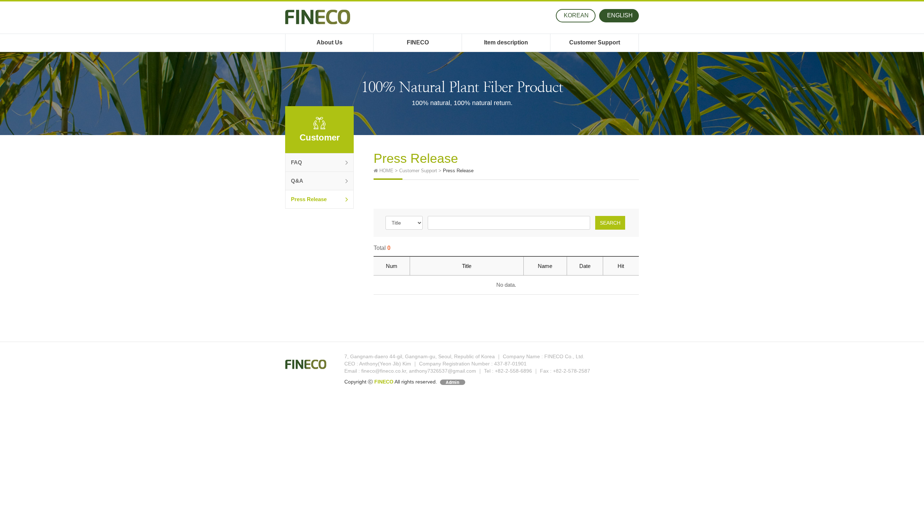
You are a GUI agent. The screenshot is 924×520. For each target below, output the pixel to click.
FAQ (296, 162)
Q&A (297, 181)
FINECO (418, 42)
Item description (506, 42)
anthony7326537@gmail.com (442, 371)
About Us (330, 42)
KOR (576, 15)
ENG (620, 15)
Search (610, 223)
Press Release (309, 199)
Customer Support (594, 42)
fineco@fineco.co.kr (383, 371)
